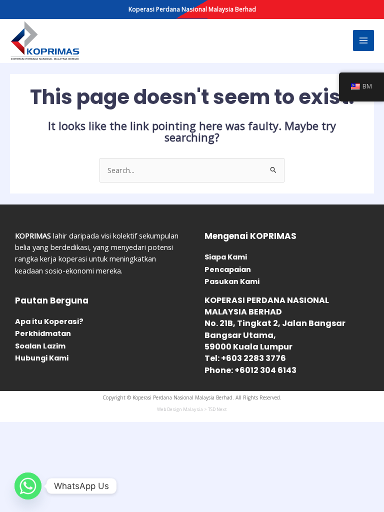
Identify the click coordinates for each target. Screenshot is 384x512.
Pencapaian (227, 269)
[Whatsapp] (28, 486)
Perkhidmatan (43, 333)
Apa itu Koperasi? (49, 321)
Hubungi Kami (41, 358)
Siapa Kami (225, 257)
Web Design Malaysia (180, 409)
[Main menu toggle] (363, 40)
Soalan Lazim (40, 346)
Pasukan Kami (232, 281)
